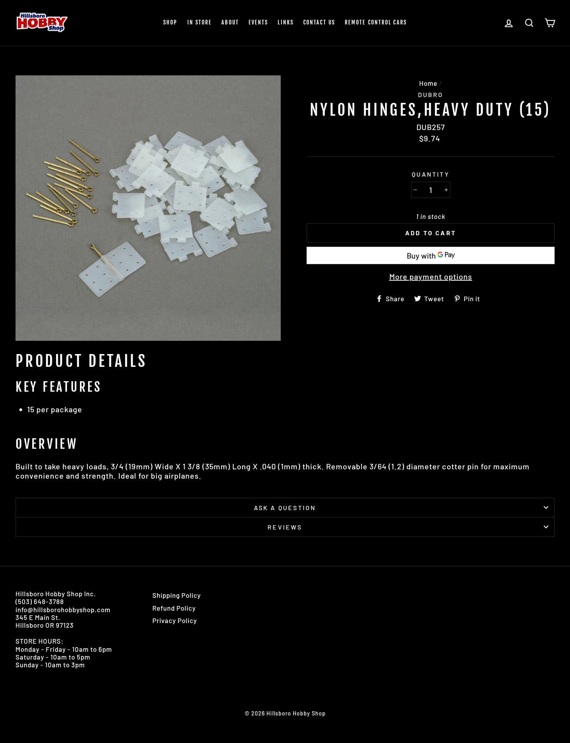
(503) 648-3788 (40, 601)
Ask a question (285, 507)
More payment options (430, 276)
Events (258, 22)
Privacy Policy (174, 620)
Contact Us (319, 22)
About (230, 22)
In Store (199, 22)
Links (286, 22)
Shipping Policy (176, 595)
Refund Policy (174, 608)
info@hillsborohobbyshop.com (63, 609)
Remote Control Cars (376, 22)
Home (428, 83)
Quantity (430, 174)
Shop (170, 22)
